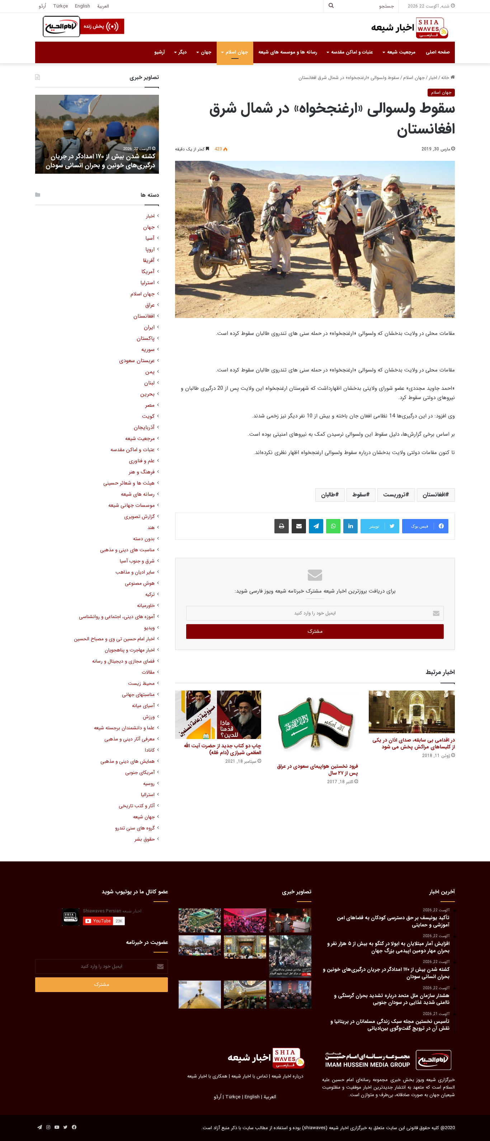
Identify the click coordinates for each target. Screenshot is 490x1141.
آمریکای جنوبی (140, 772)
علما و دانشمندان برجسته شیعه (124, 728)
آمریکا (148, 272)
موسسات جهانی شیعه (131, 505)
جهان (206, 52)
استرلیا (147, 283)
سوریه (148, 350)
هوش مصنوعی (140, 583)
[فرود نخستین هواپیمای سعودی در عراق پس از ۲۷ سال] (315, 725)
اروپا (150, 249)
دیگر (183, 52)
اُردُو (42, 6)
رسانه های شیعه (138, 494)
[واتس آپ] (333, 526)
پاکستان (146, 338)
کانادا (150, 750)
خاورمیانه (146, 605)
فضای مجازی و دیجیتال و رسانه (123, 661)
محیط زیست (141, 683)
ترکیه (150, 594)
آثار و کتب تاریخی (137, 806)
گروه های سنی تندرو (135, 828)
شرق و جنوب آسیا (137, 561)
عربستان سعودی (137, 361)
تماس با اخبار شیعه (249, 1076)
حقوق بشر (145, 839)
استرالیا (148, 795)
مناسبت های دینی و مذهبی (127, 550)
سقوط (359, 494)
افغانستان (434, 494)
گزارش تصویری (139, 516)
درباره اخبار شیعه (287, 1076)
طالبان (328, 494)
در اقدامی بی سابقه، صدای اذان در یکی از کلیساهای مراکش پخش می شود (413, 743)
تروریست (394, 494)
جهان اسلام (237, 52)
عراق (150, 305)
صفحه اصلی (438, 52)
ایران (149, 327)
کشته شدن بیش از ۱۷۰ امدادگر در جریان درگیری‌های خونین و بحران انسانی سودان (100, 160)
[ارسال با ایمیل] (299, 526)
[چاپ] (281, 526)
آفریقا (149, 261)
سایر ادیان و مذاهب (135, 572)
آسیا (150, 238)
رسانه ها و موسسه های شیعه (287, 52)
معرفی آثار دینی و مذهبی (129, 739)
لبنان (149, 383)
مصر (150, 405)
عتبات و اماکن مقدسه (352, 52)
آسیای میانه (143, 706)
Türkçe (60, 6)
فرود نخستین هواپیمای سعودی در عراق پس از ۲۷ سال (317, 769)
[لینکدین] (350, 526)
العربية (103, 6)
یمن (150, 372)
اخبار (433, 77)
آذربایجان (144, 427)
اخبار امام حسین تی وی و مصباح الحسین (114, 639)
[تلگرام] (316, 526)
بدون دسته (144, 539)
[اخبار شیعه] (403, 28)
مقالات (148, 672)
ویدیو (149, 628)
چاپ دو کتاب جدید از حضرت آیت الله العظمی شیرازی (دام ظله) (222, 749)
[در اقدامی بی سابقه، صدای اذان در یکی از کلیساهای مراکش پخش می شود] (412, 712)
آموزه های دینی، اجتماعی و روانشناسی (117, 617)
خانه (446, 77)
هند (151, 528)
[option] (97, 134)
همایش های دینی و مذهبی (127, 761)
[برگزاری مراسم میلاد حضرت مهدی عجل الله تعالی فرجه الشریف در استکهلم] (245, 920)
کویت (148, 416)
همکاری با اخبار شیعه (207, 1076)
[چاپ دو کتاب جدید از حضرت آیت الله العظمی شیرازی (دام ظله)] (218, 715)
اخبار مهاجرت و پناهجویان (130, 650)
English (82, 6)
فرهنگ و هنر (142, 472)
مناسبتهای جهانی (138, 694)
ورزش (149, 717)
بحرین (147, 394)
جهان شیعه (144, 817)
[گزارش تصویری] (290, 956)
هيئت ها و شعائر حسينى (129, 483)
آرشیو (159, 52)
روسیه (149, 783)
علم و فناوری (142, 461)
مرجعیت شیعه (401, 52)
